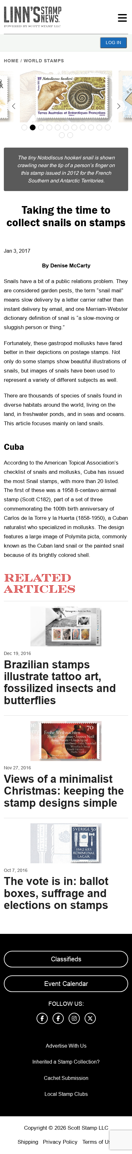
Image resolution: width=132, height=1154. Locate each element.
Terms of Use (98, 1142)
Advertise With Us (66, 1046)
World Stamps (44, 60)
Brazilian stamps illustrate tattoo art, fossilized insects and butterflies (60, 682)
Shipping (28, 1142)
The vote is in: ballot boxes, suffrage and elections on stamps (56, 893)
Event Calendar (66, 983)
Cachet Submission (66, 1078)
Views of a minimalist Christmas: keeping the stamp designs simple (64, 791)
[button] (13, 106)
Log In (113, 42)
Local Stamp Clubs (66, 1094)
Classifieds (66, 959)
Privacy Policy (60, 1142)
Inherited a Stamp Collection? (66, 1062)
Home (11, 60)
